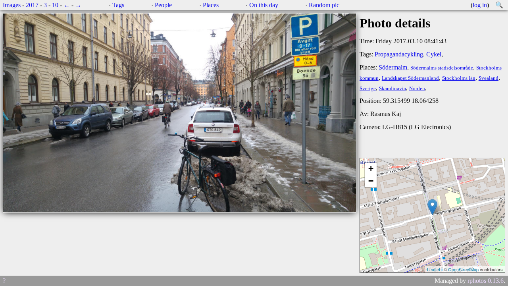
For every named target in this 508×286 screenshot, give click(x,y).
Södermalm (393, 67)
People (163, 5)
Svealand (488, 78)
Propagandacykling (399, 54)
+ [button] (370, 169)
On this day (263, 5)
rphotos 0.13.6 (486, 280)
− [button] (370, 181)
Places (211, 5)
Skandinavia (392, 88)
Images (12, 5)
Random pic (324, 5)
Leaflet (433, 269)
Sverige (368, 88)
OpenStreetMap (463, 269)
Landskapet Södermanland (410, 78)
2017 (32, 5)
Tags (118, 5)
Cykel (433, 54)
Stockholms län (458, 78)
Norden (417, 88)
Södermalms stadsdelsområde (441, 68)
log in (480, 5)
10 (55, 5)
